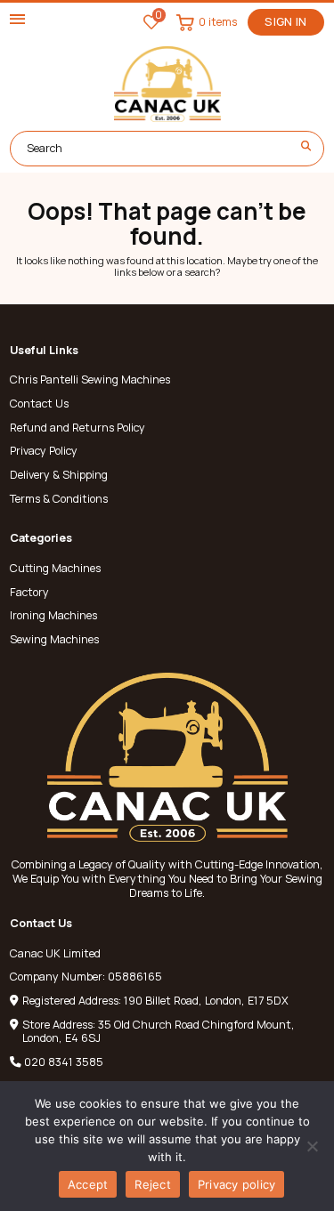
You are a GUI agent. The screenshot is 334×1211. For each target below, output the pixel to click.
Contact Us (39, 404)
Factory (29, 592)
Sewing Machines (54, 640)
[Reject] (312, 1146)
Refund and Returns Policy (77, 428)
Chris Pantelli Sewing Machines (90, 380)
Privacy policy (237, 1184)
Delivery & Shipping (59, 475)
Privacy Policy (43, 451)
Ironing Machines (53, 616)
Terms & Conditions (59, 499)
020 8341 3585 (63, 1062)
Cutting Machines (55, 568)
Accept (88, 1184)
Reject (152, 1184)
